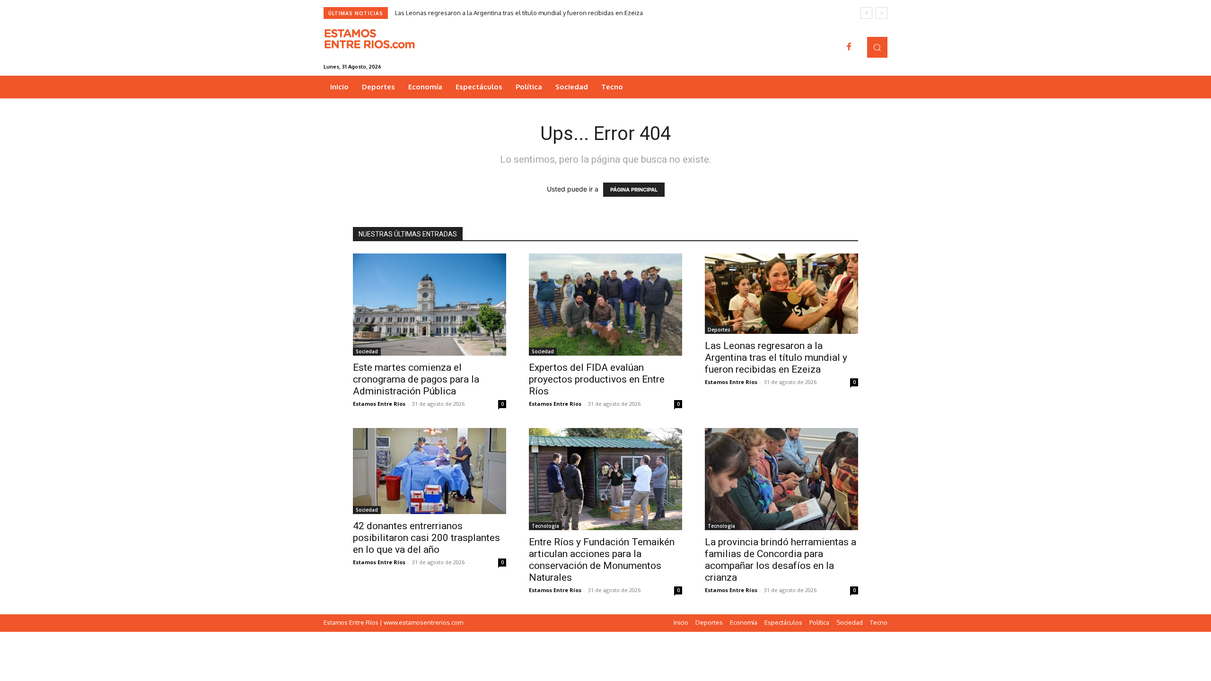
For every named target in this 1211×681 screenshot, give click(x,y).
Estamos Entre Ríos (379, 403)
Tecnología (545, 526)
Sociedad (367, 351)
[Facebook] (849, 47)
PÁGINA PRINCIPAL (634, 189)
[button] (877, 47)
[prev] (866, 13)
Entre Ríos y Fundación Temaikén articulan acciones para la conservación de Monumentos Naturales (602, 559)
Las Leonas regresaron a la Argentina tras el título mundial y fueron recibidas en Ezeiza (519, 13)
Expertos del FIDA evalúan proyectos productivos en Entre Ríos (597, 379)
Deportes (719, 329)
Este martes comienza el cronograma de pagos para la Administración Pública (416, 379)
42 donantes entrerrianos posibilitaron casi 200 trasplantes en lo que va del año (426, 537)
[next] (881, 13)
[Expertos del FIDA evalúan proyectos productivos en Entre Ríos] (605, 304)
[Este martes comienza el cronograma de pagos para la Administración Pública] (429, 304)
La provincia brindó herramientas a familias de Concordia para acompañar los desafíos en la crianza (780, 559)
